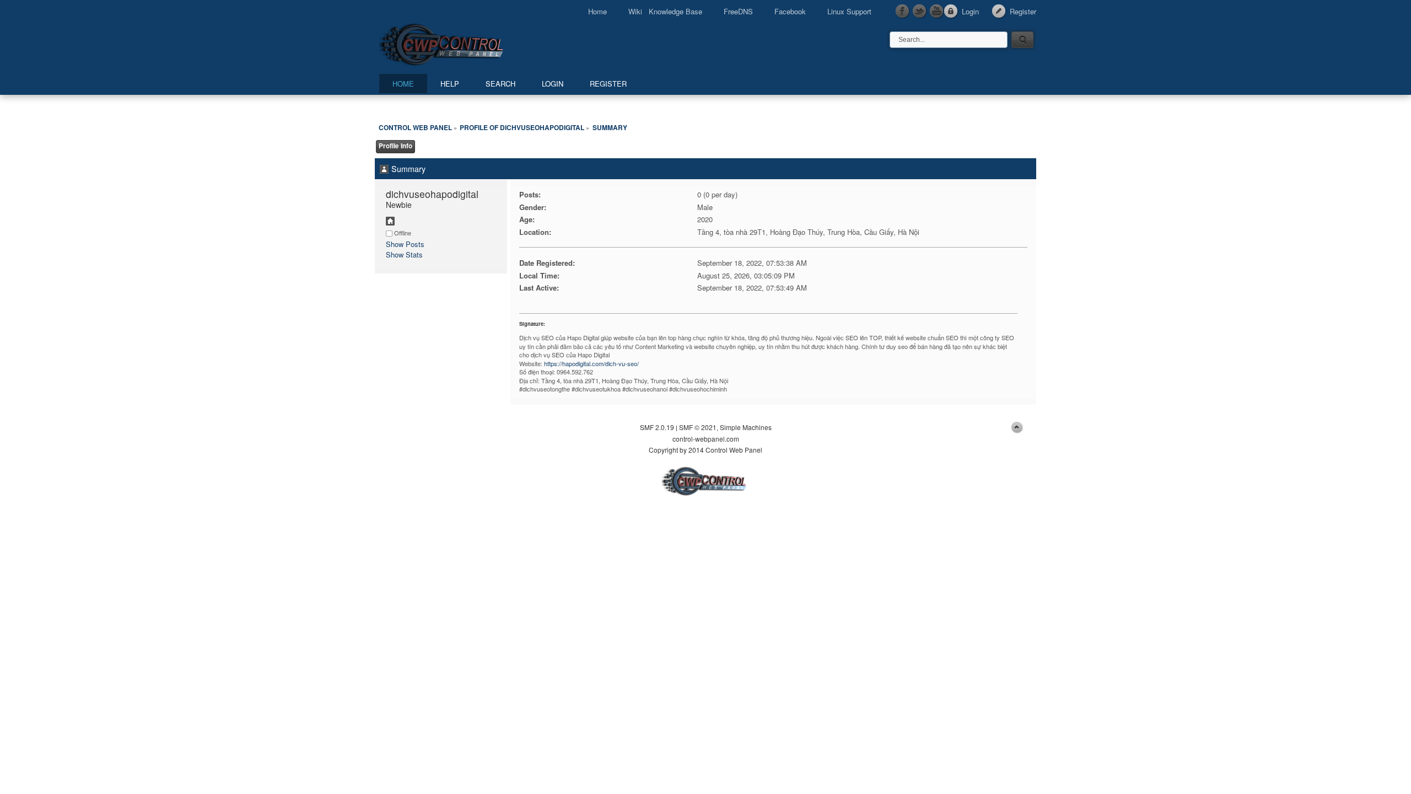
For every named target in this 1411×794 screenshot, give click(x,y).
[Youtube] (937, 11)
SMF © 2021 (698, 427)
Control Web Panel (466, 43)
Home (597, 11)
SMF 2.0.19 (657, 427)
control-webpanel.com (705, 438)
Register (1023, 11)
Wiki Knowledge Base (665, 11)
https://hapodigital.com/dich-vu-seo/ (591, 363)
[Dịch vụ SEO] (390, 222)
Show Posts (405, 244)
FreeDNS (738, 11)
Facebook (790, 11)
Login (970, 11)
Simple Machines (746, 427)
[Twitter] (920, 11)
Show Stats (404, 254)
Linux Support (849, 11)
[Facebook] (903, 11)
